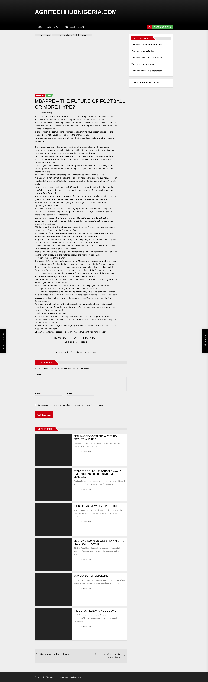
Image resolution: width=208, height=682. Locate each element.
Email (70, 393)
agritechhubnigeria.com (76, 12)
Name (38, 393)
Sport (58, 27)
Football (70, 27)
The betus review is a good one (95, 610)
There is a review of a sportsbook (97, 506)
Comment (39, 374)
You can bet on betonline (91, 575)
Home (39, 27)
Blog (81, 27)
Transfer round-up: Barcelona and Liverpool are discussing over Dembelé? (97, 474)
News (48, 27)
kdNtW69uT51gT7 (47, 113)
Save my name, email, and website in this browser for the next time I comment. (71, 405)
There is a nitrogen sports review (146, 44)
